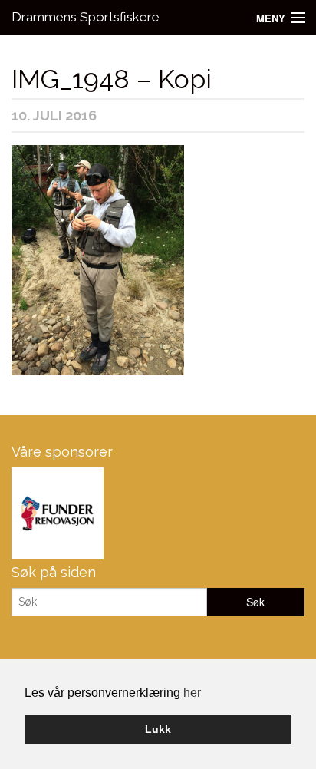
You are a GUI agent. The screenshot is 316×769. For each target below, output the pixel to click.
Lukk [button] (158, 729)
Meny (270, 18)
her (192, 692)
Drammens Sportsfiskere (86, 17)
